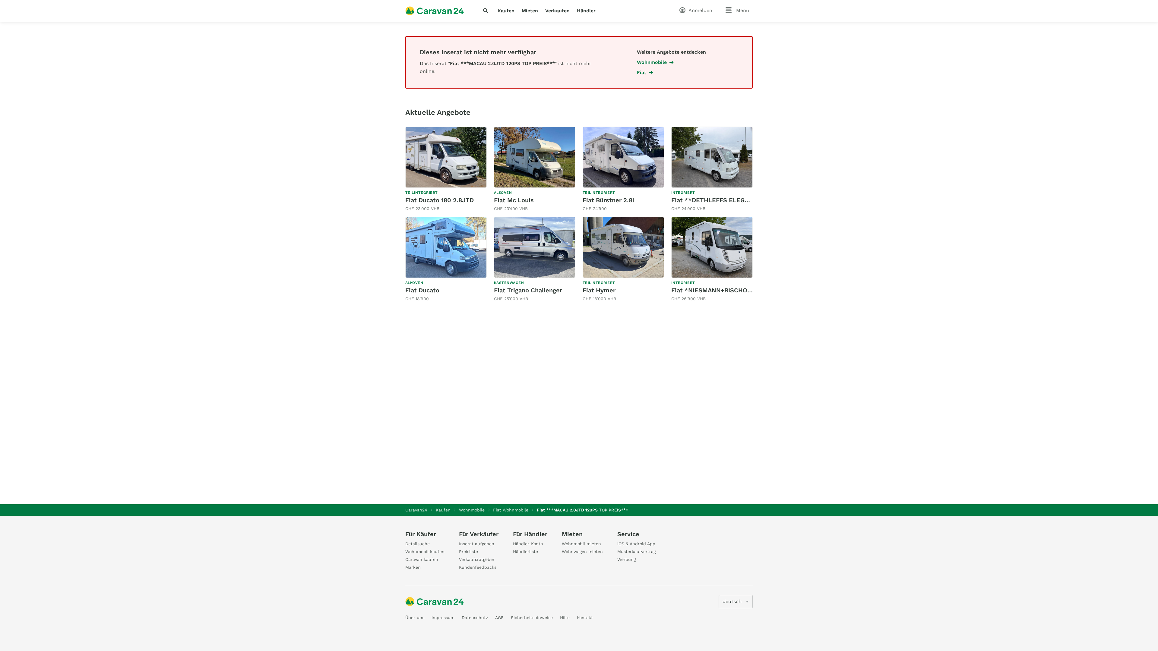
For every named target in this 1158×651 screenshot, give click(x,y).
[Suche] (486, 11)
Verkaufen (557, 11)
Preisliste (468, 551)
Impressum (443, 617)
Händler (586, 11)
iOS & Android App (636, 543)
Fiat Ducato (422, 290)
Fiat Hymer (599, 290)
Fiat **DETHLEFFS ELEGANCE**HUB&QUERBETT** (748, 200)
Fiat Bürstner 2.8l (608, 200)
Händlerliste (525, 551)
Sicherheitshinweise (532, 617)
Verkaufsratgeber (477, 559)
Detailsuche (417, 543)
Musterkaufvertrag (636, 551)
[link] (446, 169)
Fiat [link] (641, 72)
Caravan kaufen (421, 559)
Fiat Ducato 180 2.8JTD (439, 200)
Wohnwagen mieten (582, 551)
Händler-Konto (528, 543)
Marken (413, 567)
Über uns (414, 617)
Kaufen (506, 11)
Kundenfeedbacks (477, 567)
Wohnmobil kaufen (425, 551)
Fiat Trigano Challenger (528, 290)
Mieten (530, 11)
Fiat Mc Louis (514, 200)
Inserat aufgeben (476, 543)
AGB (499, 617)
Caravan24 (416, 510)
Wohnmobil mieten (581, 543)
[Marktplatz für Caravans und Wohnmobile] (434, 10)
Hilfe (565, 617)
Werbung (626, 559)
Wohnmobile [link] (652, 62)
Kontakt (585, 617)
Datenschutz (475, 617)
